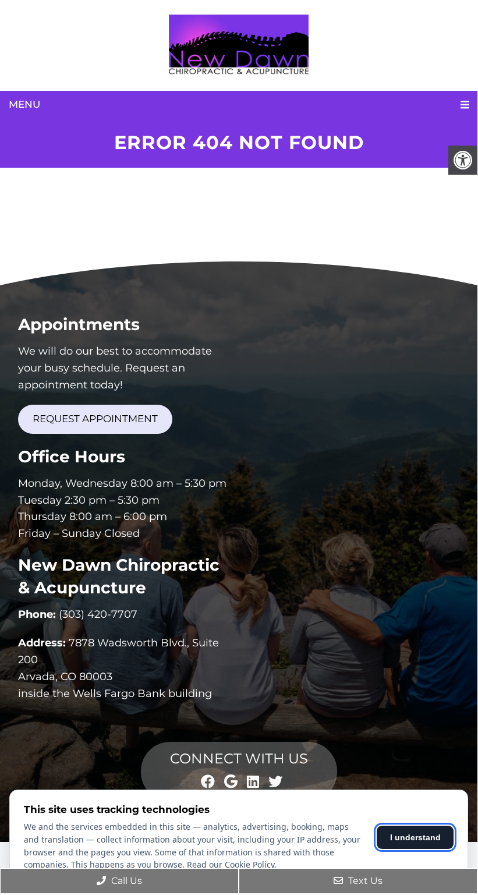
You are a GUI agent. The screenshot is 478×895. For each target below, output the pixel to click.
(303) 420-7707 (98, 614)
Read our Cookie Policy (230, 864)
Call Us (125, 880)
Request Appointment (95, 418)
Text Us (364, 880)
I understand (415, 837)
